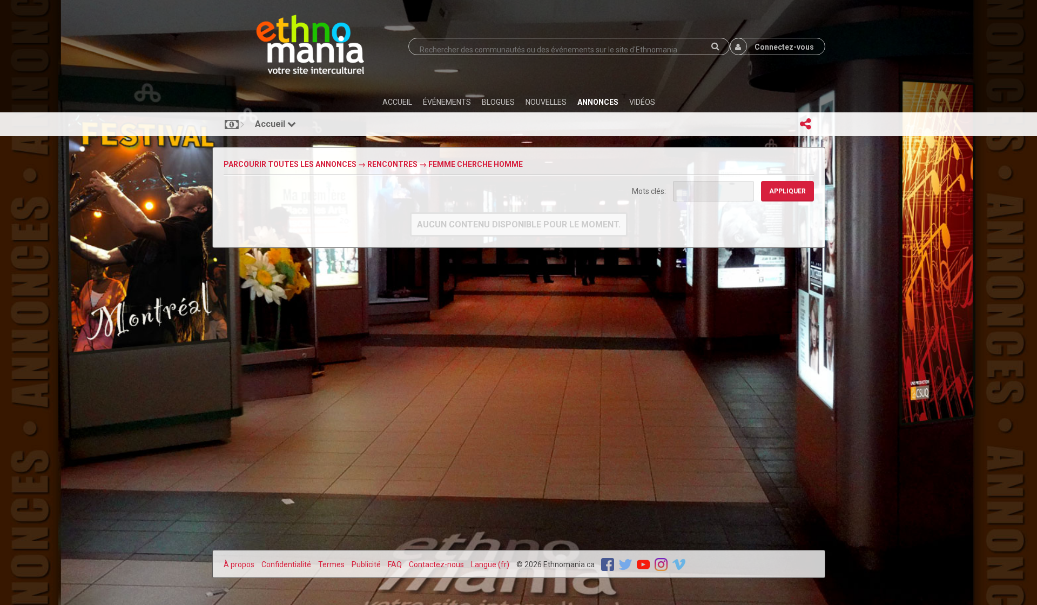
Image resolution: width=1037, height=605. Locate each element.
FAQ (395, 564)
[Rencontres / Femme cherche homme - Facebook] (607, 564)
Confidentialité (286, 564)
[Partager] (805, 124)
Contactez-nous (436, 564)
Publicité (366, 564)
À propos (239, 564)
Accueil (271, 124)
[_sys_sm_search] (715, 46)
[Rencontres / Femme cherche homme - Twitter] (625, 564)
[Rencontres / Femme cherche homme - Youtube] (643, 564)
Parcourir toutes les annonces (290, 164)
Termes (331, 564)
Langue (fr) (490, 564)
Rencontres (392, 164)
